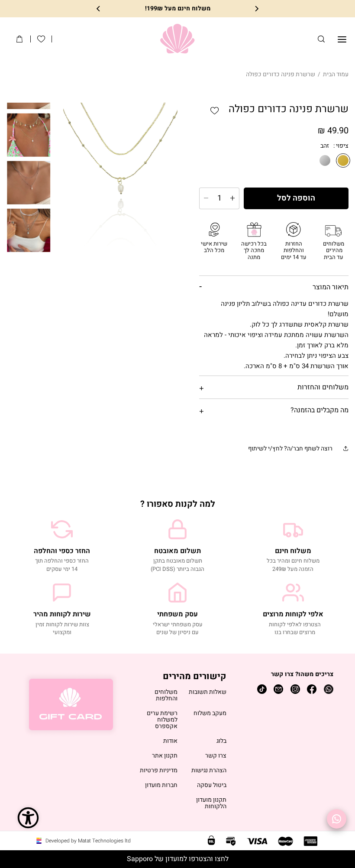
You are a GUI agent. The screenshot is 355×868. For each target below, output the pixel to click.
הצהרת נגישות (208, 770)
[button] (321, 39)
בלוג (221, 741)
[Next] (98, 9)
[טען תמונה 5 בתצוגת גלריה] (29, 230)
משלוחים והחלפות (166, 696)
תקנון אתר (165, 756)
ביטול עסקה (211, 785)
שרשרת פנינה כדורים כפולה (280, 74)
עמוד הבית (336, 74)
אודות (170, 741)
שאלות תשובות (207, 692)
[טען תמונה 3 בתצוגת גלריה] (29, 134)
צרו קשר (215, 756)
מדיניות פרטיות (159, 770)
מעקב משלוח (210, 713)
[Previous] (256, 9)
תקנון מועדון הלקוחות (211, 803)
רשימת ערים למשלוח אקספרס (162, 720)
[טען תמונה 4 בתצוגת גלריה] (29, 182)
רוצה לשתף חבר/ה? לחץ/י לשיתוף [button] (290, 448)
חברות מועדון (161, 785)
